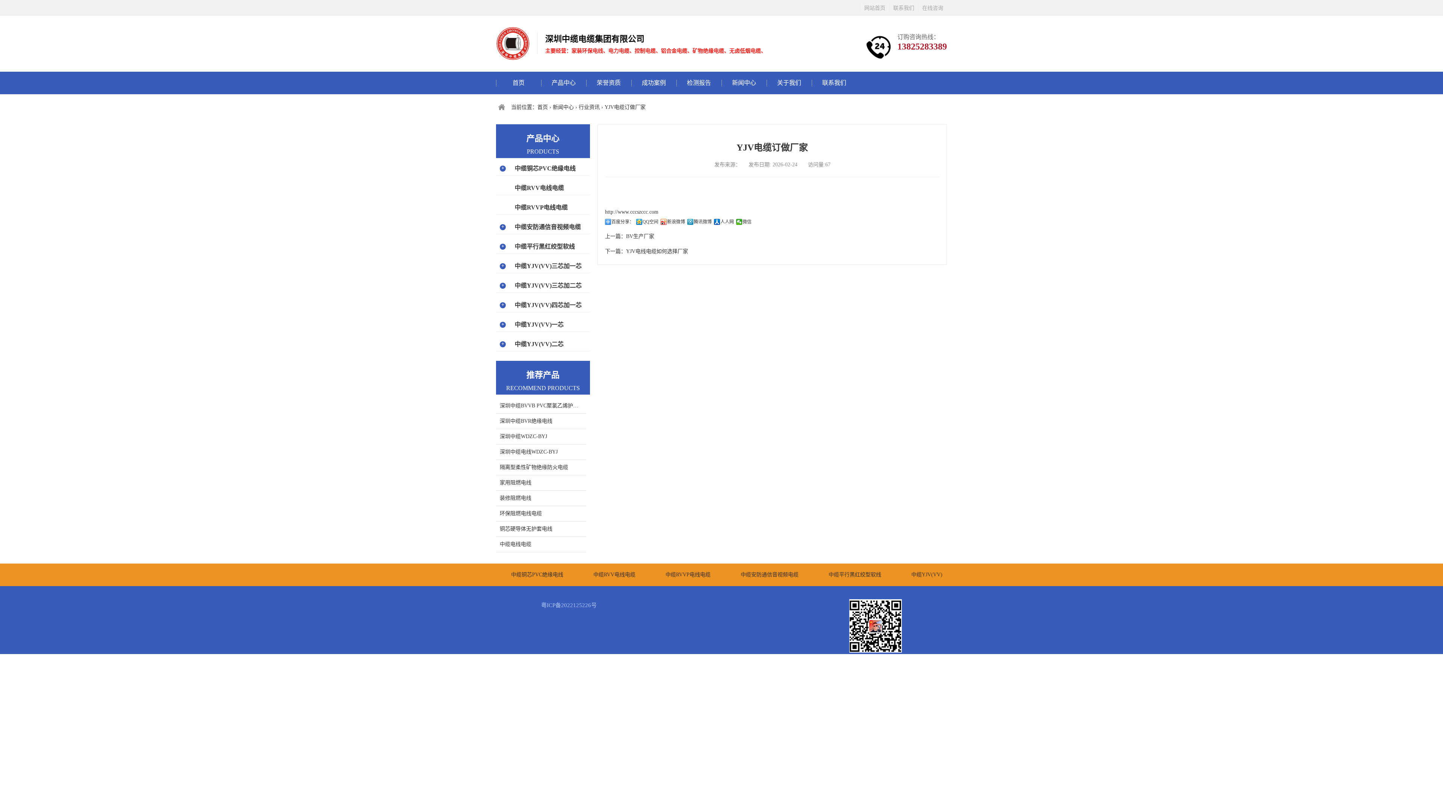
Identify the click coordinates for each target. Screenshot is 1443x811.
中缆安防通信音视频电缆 (548, 227)
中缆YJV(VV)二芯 (539, 344)
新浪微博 (676, 222)
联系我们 (903, 8)
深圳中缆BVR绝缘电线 (526, 421)
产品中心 (564, 83)
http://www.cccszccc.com (631, 212)
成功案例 (654, 83)
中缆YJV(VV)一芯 (539, 324)
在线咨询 (932, 8)
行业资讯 (589, 107)
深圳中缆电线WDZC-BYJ (529, 452)
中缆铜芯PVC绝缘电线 (545, 168)
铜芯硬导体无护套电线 (526, 529)
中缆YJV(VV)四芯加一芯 (548, 305)
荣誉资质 (609, 83)
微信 (747, 222)
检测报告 (699, 83)
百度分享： (622, 222)
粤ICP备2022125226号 (569, 605)
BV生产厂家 (640, 236)
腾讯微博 (703, 222)
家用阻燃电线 (515, 482)
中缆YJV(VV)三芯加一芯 (548, 266)
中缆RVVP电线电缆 (541, 207)
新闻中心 (744, 83)
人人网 (727, 222)
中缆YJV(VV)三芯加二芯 (548, 285)
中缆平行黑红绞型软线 (545, 246)
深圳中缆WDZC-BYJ (523, 436)
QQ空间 (650, 222)
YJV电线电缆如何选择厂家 (657, 251)
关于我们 (789, 83)
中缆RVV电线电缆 (539, 188)
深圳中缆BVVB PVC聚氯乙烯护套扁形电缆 (543, 406)
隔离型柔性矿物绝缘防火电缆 (534, 467)
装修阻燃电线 (515, 498)
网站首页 (874, 8)
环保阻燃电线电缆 (521, 513)
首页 (519, 83)
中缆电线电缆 (515, 544)
